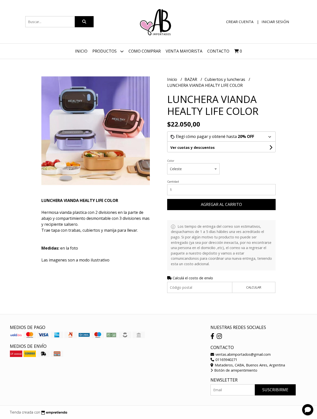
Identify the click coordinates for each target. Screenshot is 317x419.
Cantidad (173, 181)
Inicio (81, 51)
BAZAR (191, 79)
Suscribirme (275, 389)
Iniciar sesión (275, 21)
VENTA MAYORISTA (184, 51)
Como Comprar (145, 51)
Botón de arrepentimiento (235, 370)
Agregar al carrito (221, 204)
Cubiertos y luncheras (225, 79)
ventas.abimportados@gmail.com (242, 354)
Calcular (253, 287)
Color (170, 160)
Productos (105, 51)
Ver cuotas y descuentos (192, 147)
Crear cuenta (239, 21)
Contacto (218, 51)
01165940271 (225, 359)
